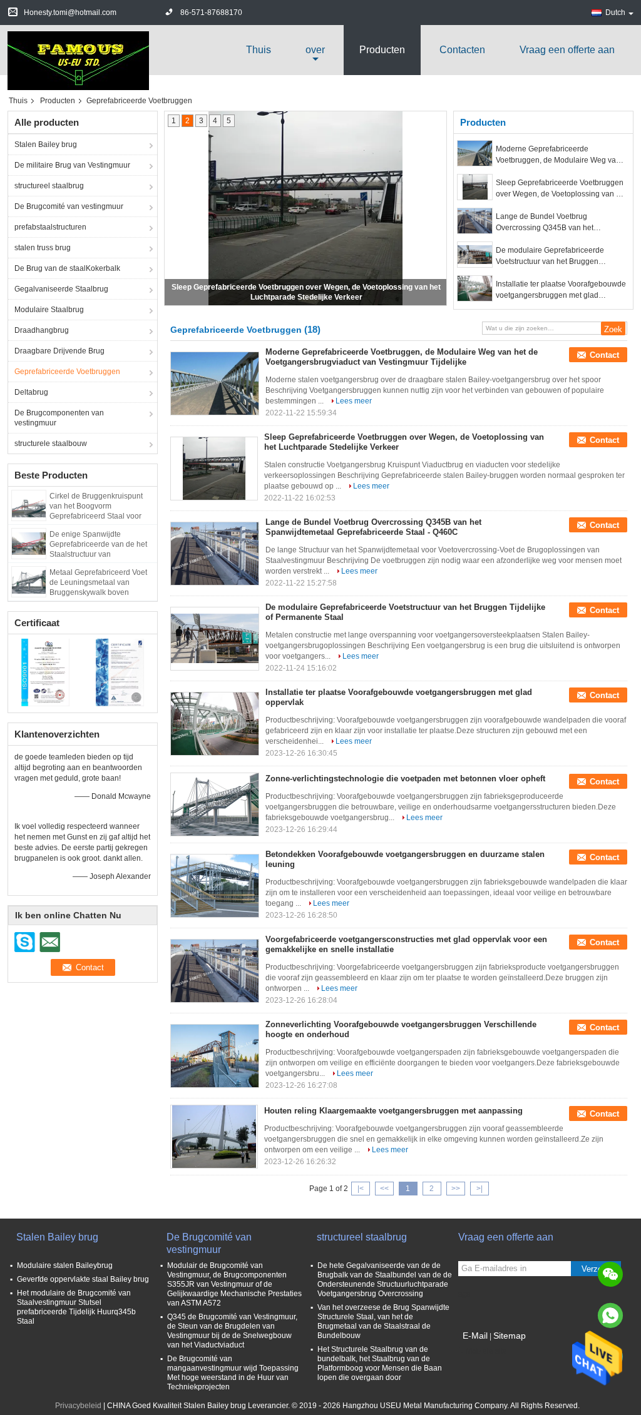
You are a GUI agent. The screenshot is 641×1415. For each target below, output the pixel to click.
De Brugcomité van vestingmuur (68, 206)
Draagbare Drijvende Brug (59, 351)
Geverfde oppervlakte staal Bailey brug (83, 1279)
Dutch (615, 12)
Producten (382, 49)
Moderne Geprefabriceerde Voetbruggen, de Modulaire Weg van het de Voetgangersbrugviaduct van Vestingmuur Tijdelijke (558, 155)
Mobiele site (486, 1351)
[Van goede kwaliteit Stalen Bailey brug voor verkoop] (45, 671)
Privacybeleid (78, 1405)
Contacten (462, 49)
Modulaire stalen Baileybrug (65, 1265)
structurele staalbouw (50, 443)
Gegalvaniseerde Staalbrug (61, 289)
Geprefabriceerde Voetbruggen (67, 371)
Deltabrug (31, 392)
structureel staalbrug (49, 185)
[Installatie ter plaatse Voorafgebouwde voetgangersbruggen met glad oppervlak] (475, 288)
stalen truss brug (42, 247)
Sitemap (509, 1336)
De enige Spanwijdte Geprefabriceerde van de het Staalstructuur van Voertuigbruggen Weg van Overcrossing (98, 554)
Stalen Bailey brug (45, 144)
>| (479, 1188)
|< (360, 1188)
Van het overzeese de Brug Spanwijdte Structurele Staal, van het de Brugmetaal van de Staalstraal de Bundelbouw (383, 1321)
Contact (604, 355)
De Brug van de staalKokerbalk (67, 268)
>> (455, 1188)
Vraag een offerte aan (567, 49)
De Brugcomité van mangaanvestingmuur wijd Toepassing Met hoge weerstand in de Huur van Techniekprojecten (233, 1372)
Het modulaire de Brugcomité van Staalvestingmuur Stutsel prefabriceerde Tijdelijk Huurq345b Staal (76, 1307)
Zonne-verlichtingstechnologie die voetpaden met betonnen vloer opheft (405, 778)
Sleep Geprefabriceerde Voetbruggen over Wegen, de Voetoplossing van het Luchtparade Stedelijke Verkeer (561, 189)
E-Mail (475, 1336)
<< (384, 1188)
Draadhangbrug (41, 330)
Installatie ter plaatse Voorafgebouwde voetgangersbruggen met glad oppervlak (561, 290)
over (315, 49)
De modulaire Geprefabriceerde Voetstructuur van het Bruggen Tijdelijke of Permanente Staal (550, 256)
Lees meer (354, 401)
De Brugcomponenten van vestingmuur (59, 417)
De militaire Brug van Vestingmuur (72, 165)
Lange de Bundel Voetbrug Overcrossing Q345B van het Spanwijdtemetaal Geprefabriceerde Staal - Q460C (557, 222)
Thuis (258, 49)
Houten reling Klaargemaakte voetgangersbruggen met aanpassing (393, 1110)
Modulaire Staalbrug (49, 309)
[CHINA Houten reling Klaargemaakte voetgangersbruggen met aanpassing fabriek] (214, 1137)
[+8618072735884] (610, 1315)
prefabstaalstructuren (50, 227)
